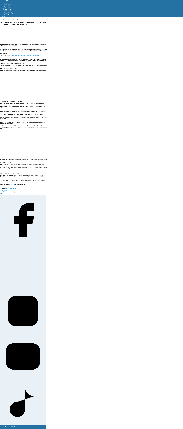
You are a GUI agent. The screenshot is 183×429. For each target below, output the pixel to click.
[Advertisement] (23, 36)
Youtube (18, 188)
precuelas (12, 184)
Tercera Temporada (7, 8)
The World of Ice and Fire (8, 12)
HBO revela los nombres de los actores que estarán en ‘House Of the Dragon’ (24, 55)
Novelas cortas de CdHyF (8, 13)
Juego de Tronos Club (4, 0)
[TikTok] (23, 424)
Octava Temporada (7, 4)
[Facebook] (23, 242)
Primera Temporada (7, 10)
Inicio (4, 426)
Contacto (3, 16)
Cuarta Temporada (7, 7)
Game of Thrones (5, 3)
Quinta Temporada (7, 6)
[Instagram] (23, 333)
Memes (3, 15)
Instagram (14, 188)
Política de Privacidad (12, 426)
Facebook (7, 188)
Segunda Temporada (7, 9)
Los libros (4, 11)
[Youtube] (23, 378)
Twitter (11, 188)
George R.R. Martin (5, 14)
